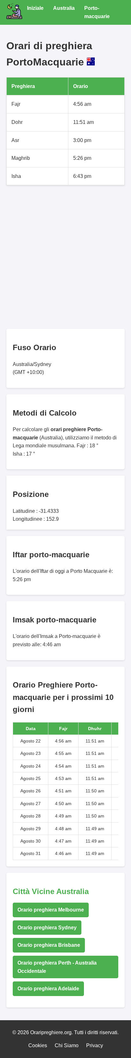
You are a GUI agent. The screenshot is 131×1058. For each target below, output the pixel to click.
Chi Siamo (67, 1045)
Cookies (37, 1045)
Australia (64, 8)
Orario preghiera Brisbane (48, 945)
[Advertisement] (65, 257)
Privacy (94, 1045)
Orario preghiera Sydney (47, 927)
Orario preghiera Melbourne (50, 909)
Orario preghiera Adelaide (48, 988)
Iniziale (35, 8)
